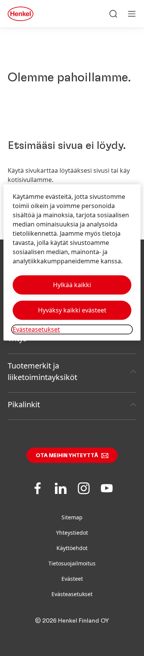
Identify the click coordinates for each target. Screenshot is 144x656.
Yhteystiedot (72, 532)
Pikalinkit (24, 404)
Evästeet (72, 578)
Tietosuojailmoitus (72, 563)
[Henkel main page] (20, 13)
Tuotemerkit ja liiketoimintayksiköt (42, 371)
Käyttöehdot (72, 548)
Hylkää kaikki (72, 285)
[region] (71, 262)
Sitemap (72, 517)
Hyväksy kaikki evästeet (72, 310)
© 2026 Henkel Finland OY (72, 621)
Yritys (17, 338)
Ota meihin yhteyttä (67, 455)
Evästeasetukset (72, 594)
